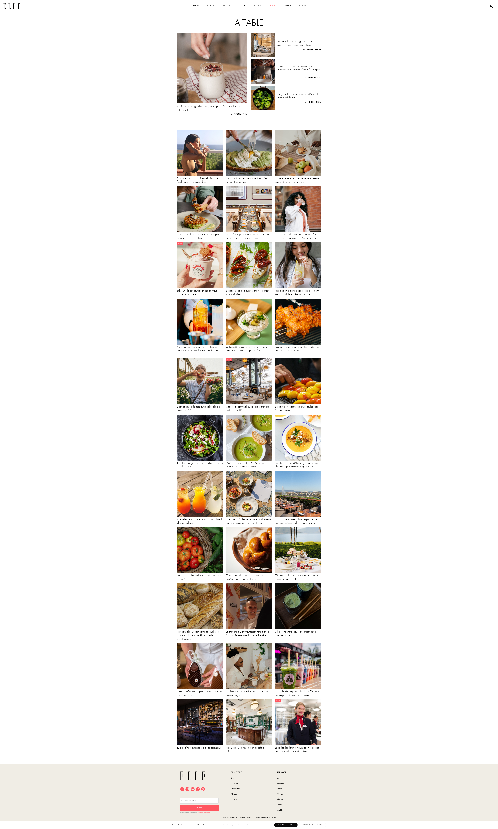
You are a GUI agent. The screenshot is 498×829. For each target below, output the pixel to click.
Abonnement (236, 794)
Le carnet (303, 6)
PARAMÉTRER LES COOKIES (312, 825)
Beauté (210, 6)
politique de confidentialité (204, 812)
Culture (242, 6)
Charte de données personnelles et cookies (236, 817)
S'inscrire (199, 808)
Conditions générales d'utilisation (265, 817)
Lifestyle (226, 6)
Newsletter (235, 789)
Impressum (235, 783)
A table (273, 6)
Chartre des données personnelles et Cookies (242, 825)
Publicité (234, 799)
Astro (287, 6)
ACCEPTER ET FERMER (286, 825)
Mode (196, 6)
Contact (234, 778)
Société (258, 6)
